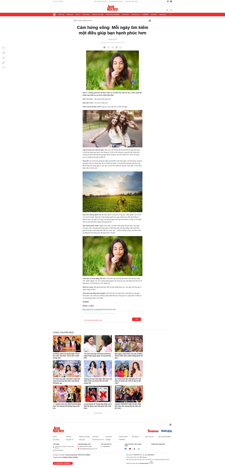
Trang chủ (54, 14)
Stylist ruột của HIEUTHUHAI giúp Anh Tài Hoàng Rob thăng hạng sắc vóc (67, 406)
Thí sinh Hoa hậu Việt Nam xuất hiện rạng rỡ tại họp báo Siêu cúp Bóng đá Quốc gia (66, 381)
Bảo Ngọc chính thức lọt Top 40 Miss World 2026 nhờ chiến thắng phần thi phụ (129, 356)
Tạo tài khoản (97, 309)
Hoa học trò (58, 429)
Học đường (86, 14)
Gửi (136, 319)
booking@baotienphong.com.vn (88, 448)
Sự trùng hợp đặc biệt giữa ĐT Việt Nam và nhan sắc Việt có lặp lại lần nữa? (128, 381)
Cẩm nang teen (149, 436)
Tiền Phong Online (100, 1)
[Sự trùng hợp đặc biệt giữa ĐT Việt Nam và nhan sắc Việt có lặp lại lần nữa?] (129, 368)
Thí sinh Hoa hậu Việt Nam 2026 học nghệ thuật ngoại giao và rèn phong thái (97, 356)
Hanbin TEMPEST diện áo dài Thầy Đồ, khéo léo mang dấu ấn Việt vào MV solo (128, 406)
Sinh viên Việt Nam (131, 1)
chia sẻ (104, 47)
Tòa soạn (56, 444)
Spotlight (154, 14)
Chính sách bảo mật (158, 444)
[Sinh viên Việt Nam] (166, 431)
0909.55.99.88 (84, 446)
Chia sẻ (3, 53)
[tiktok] (135, 449)
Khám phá (70, 14)
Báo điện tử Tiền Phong (112, 7)
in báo (116, 47)
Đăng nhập (86, 309)
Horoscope (163, 14)
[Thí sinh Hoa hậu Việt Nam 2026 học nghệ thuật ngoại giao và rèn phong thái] (98, 343)
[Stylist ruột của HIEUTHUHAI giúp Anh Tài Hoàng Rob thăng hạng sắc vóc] (67, 393)
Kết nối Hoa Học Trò (98, 439)
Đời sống (61, 14)
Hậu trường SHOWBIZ (112, 14)
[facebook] (168, 1)
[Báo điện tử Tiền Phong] (152, 431)
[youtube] (171, 1)
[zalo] (140, 448)
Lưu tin (3, 57)
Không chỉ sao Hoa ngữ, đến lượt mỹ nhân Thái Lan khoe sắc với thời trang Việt (98, 381)
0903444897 (106, 446)
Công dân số (69, 439)
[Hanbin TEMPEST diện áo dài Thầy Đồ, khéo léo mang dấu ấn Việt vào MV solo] (129, 393)
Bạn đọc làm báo (63, 463)
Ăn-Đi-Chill (125, 14)
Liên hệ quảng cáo (84, 444)
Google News (149, 20)
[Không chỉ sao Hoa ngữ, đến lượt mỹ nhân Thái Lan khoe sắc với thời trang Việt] (98, 368)
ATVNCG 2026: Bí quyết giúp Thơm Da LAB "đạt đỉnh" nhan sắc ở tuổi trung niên (66, 356)
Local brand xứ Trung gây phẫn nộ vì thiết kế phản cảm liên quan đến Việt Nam (98, 406)
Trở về (3, 67)
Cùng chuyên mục (63, 332)
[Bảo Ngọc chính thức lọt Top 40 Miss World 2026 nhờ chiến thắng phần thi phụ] (129, 343)
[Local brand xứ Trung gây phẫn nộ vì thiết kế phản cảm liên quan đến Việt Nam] (98, 393)
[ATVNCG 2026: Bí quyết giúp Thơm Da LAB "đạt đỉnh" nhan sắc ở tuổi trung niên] (67, 343)
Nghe (3, 48)
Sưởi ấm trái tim (123, 436)
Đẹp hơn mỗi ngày (98, 14)
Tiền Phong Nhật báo (116, 1)
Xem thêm (170, 14)
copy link (112, 47)
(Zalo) (90, 446)
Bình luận (3, 62)
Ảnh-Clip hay (135, 14)
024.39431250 (59, 450)
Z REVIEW (145, 14)
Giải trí (78, 14)
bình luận (120, 47)
